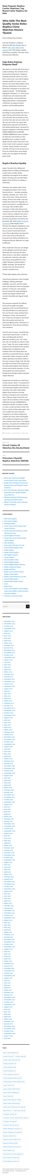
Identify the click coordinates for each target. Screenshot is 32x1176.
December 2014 (9, 881)
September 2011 (9, 975)
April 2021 (7, 698)
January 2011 (8, 995)
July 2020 (7, 720)
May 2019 (7, 754)
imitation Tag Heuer (11, 1125)
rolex (6, 584)
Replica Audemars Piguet (12, 567)
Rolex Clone (25, 433)
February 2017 (9, 819)
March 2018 (8, 787)
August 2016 (8, 833)
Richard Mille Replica (11, 579)
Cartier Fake (20, 1056)
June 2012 (7, 954)
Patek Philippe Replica (11, 562)
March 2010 (8, 1019)
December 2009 (9, 1026)
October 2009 (8, 1031)
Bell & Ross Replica (10, 519)
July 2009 (7, 1038)
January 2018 (8, 792)
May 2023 (7, 638)
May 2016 (7, 840)
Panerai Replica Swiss (11, 560)
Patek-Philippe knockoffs (12, 1132)
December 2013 (9, 910)
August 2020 (8, 718)
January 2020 (8, 734)
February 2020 (9, 732)
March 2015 (8, 874)
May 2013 (7, 927)
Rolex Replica (8, 1150)
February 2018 (9, 790)
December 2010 (9, 997)
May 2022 (7, 667)
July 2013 (7, 922)
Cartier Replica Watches (12, 535)
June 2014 (7, 896)
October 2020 (8, 713)
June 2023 (7, 636)
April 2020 (7, 727)
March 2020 (8, 730)
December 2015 (9, 853)
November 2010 (9, 1000)
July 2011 (7, 980)
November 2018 (9, 768)
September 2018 (9, 773)
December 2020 (9, 708)
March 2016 (8, 845)
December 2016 (9, 824)
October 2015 (8, 857)
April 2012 (7, 959)
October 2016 (8, 828)
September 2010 (9, 1004)
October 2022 (8, 655)
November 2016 (9, 826)
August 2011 (8, 978)
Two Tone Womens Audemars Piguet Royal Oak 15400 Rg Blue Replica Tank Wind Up (16, 492)
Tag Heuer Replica (10, 593)
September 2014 (9, 889)
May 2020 (7, 725)
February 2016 (9, 848)
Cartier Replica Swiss (11, 1074)
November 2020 (9, 710)
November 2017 (9, 797)
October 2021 (8, 684)
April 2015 (7, 872)
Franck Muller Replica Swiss (13, 548)
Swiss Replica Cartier (11, 1161)
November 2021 (9, 681)
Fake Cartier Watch (12, 1100)
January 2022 (8, 677)
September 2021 (9, 686)
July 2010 (7, 1009)
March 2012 (8, 961)
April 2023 (7, 640)
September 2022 (9, 657)
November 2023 (9, 624)
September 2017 (9, 802)
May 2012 (7, 956)
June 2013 (7, 925)
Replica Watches (10, 1143)
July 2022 (7, 662)
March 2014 (8, 903)
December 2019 (9, 737)
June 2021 (7, 693)
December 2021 (9, 679)
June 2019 (7, 751)
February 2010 (9, 1021)
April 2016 (7, 843)
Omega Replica (9, 557)
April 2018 (7, 785)
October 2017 (8, 799)
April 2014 (7, 901)
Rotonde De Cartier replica (13, 1154)
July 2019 (7, 749)
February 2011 (8, 992)
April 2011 (7, 988)
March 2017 (8, 816)
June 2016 (7, 838)
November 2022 (9, 652)
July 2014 (7, 894)
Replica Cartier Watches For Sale (15, 576)
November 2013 (9, 913)
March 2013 (8, 932)
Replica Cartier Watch (11, 1139)
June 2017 (7, 809)
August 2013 (8, 920)
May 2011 (7, 985)
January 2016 (8, 850)
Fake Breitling (9, 543)
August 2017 (8, 804)
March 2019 (8, 759)
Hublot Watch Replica (11, 552)
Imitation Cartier (9, 1114)
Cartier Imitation (9, 1063)
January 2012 (8, 966)
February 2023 (9, 645)
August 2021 (8, 689)
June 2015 (7, 867)
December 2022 (9, 650)
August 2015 (8, 862)
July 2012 (7, 951)
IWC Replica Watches (11, 555)
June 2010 (7, 1012)
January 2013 (8, 937)
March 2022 (8, 672)
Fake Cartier (8, 1096)
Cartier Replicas (9, 1071)
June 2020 (7, 722)
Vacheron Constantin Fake (13, 596)
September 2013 (9, 918)
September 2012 (9, 947)
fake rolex (7, 1110)
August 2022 (8, 660)
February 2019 (9, 761)
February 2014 (9, 906)
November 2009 (9, 1028)
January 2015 (8, 879)
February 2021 (9, 703)
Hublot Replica (9, 550)
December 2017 (9, 795)
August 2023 (8, 631)
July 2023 (7, 633)
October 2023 (8, 626)
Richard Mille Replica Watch (13, 581)
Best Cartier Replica (10, 521)
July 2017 (7, 807)
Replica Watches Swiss (11, 1147)
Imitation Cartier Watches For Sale (15, 1118)
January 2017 (8, 821)
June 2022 (7, 665)
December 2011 (9, 968)
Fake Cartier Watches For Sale (14, 545)
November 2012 (9, 942)
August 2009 (8, 1036)
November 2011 (9, 971)
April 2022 (7, 669)
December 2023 (9, 621)
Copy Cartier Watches (11, 1089)
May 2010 (7, 1014)
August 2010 (8, 1007)
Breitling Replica (9, 523)
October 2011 (8, 973)
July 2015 (7, 865)
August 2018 (8, 775)
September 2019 (9, 744)
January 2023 (8, 648)
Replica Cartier (9, 1136)
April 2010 (7, 1016)
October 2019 (8, 742)
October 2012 (8, 944)
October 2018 (8, 771)
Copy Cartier (8, 1085)
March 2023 (8, 643)
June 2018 (7, 780)
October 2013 (8, 915)
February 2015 (9, 877)
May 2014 (7, 898)
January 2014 (8, 908)
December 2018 (9, 766)
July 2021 (7, 691)
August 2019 (8, 746)
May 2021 (7, 696)
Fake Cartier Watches (11, 1103)
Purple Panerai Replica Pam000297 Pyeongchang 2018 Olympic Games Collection (16, 485)
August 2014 (8, 891)
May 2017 (7, 812)
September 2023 (9, 628)
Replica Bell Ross (9, 569)
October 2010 (8, 1002)
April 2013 (7, 930)
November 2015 (9, 855)
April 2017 (7, 814)
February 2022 (9, 674)
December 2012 (9, 939)
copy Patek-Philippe (11, 1092)
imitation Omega (10, 1121)
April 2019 (7, 756)
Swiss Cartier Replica (11, 1157)
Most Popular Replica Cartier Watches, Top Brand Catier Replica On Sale (14, 9)
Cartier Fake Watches (11, 1060)
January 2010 (8, 1024)
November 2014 (9, 884)
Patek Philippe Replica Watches (14, 564)
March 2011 (8, 990)
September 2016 (9, 831)
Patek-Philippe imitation (12, 1129)
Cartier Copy (8, 1056)
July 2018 (7, 778)
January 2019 (8, 763)
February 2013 (9, 934)
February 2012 (9, 963)
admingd (7, 433)
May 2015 (7, 869)
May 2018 (7, 783)
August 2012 (8, 949)
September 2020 (9, 715)
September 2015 (9, 860)
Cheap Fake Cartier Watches (13, 1082)
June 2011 (7, 983)
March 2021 (8, 701)
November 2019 (9, 739)
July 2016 (7, 836)
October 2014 (8, 886)
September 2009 (9, 1033)
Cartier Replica (9, 1067)
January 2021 (8, 705)
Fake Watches (19, 1110)
